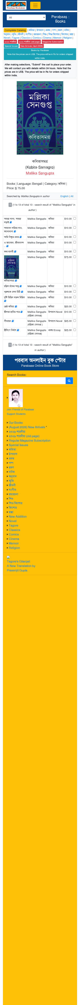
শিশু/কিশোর (15, 503)
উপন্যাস (13, 454)
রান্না (11, 512)
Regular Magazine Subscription (29, 441)
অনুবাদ (13, 476)
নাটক (12, 472)
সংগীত (12, 490)
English (64, 196)
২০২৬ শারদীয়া (17, 432)
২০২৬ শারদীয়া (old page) (24, 436)
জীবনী (12, 485)
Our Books (16, 423)
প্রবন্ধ (11, 458)
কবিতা (12, 449)
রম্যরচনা (13, 494)
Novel (13, 521)
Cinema (14, 539)
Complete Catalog (15, 30)
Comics (14, 534)
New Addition (18, 517)
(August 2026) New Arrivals (27, 427)
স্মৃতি (11, 481)
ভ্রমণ (11, 467)
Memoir (14, 543)
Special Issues (18, 445)
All (72, 196)
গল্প (11, 463)
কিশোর (13, 508)
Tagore (13, 525)
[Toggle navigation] (35, 5)
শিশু (11, 499)
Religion (14, 548)
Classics (14, 530)
